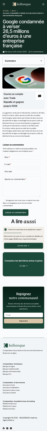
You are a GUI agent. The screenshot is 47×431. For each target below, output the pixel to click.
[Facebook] (4, 428)
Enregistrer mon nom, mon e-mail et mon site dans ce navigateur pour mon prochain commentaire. (21, 203)
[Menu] (4, 4)
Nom (7, 157)
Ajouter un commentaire (15, 179)
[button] (41, 61)
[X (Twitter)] (7, 428)
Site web (8, 171)
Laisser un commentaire (15, 212)
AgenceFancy (8, 420)
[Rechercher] (43, 4)
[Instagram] (11, 428)
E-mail (8, 164)
